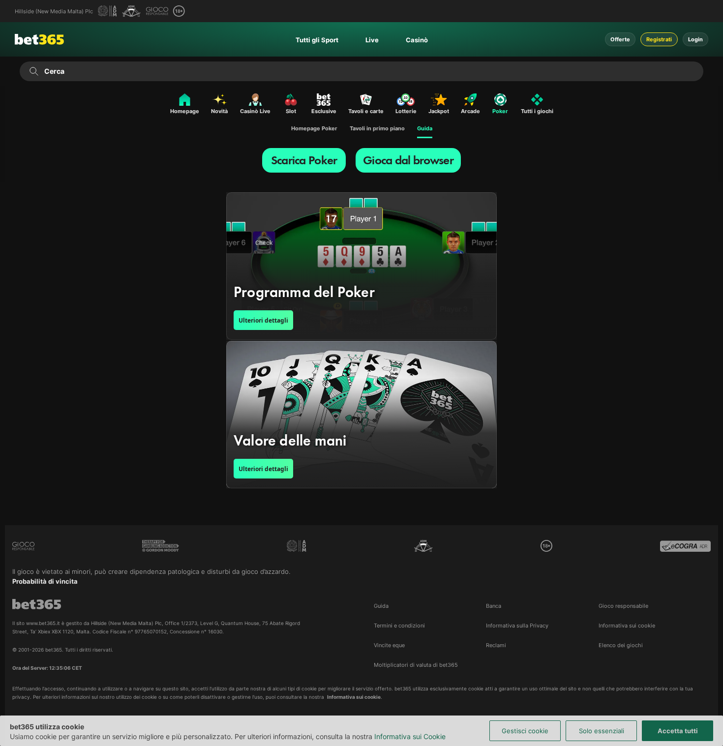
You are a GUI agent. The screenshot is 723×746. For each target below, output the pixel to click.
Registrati (659, 39)
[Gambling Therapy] (160, 546)
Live (372, 40)
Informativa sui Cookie (410, 736)
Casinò (417, 40)
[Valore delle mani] (361, 414)
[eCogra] (685, 546)
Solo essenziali (601, 731)
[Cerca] (33, 71)
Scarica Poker (304, 160)
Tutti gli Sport (317, 40)
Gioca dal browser (408, 160)
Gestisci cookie (525, 731)
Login (695, 39)
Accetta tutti (678, 731)
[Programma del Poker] (361, 266)
